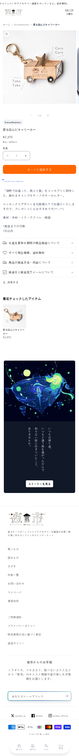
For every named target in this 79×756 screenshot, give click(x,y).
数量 (5, 148)
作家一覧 (13, 575)
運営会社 (13, 601)
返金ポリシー (16, 643)
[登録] (67, 696)
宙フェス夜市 (45, 734)
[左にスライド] (31, 115)
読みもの (13, 558)
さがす (12, 566)
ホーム (6, 24)
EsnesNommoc (22, 24)
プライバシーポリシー (22, 626)
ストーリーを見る (39, 484)
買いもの (13, 549)
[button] (39, 243)
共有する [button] (12, 282)
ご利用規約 (15, 617)
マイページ (15, 592)
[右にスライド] (48, 115)
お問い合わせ (16, 583)
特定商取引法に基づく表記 (24, 634)
